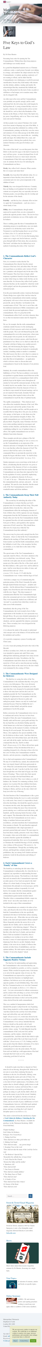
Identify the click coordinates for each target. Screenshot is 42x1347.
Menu (9, 19)
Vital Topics (11, 1278)
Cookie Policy (24, 1341)
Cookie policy (7, 1341)
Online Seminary (13, 1295)
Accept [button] (33, 1341)
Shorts (9, 1240)
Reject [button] (15, 1341)
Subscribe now (11, 1233)
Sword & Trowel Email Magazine (20, 1202)
